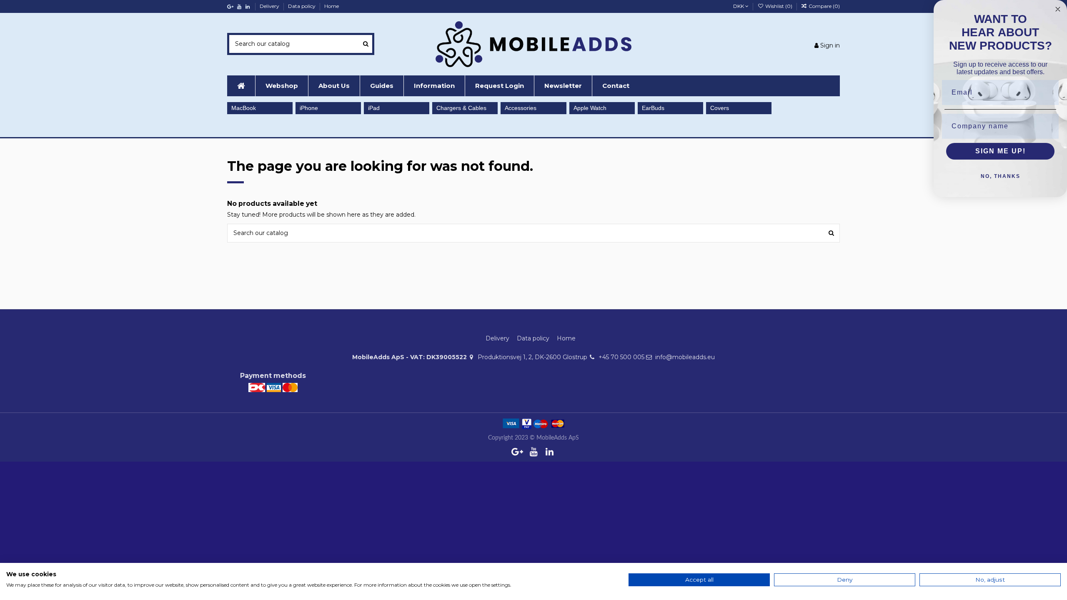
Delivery (270, 6)
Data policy (302, 6)
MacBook (243, 108)
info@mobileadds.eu (685, 357)
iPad (374, 108)
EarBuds (653, 108)
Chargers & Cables (461, 108)
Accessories (520, 108)
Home (331, 6)
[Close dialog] (1058, 9)
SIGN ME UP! (1000, 151)
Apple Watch (590, 108)
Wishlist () (778, 6)
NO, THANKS (1000, 176)
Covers (719, 108)
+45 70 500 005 (621, 357)
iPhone (309, 108)
